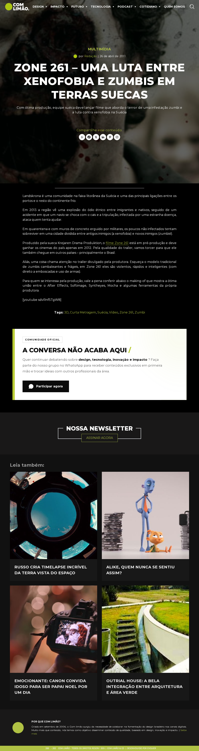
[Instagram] (117, 137)
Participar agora (49, 386)
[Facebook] (89, 137)
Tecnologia (101, 6)
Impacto (58, 6)
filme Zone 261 (117, 243)
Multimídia (99, 49)
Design (38, 6)
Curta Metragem (83, 312)
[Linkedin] (103, 137)
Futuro (77, 6)
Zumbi (140, 312)
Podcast (125, 6)
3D (66, 312)
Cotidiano (148, 6)
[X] (96, 137)
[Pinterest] (110, 137)
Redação (90, 56)
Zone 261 (126, 312)
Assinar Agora (99, 438)
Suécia (102, 312)
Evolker (151, 748)
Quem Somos (174, 6)
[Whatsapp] (82, 137)
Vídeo (113, 312)
